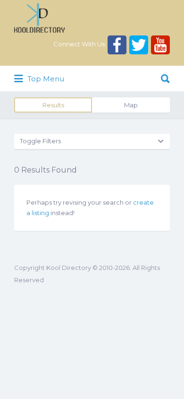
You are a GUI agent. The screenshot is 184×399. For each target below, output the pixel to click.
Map (131, 105)
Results (53, 105)
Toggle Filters (40, 141)
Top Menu (44, 78)
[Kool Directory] (39, 18)
